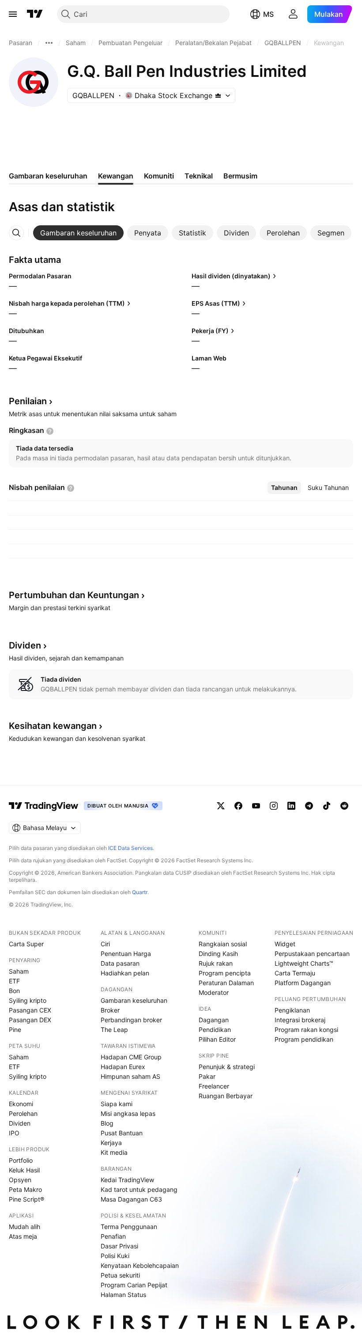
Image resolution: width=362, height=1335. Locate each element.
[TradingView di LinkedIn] (291, 806)
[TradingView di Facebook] (238, 806)
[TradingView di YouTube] (256, 806)
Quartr (139, 892)
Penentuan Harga (126, 953)
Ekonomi (21, 1103)
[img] (218, 95)
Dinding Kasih (218, 953)
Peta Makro (25, 1189)
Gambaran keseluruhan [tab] (48, 175)
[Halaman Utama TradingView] (35, 14)
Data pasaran (120, 963)
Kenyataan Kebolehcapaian (140, 1265)
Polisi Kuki (115, 1255)
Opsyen (20, 1179)
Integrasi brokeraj (300, 1020)
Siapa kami (116, 1103)
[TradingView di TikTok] (327, 806)
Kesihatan (53, 726)
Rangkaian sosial (223, 944)
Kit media (114, 1152)
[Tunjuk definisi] (50, 431)
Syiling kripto (27, 1000)
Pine (15, 1029)
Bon (14, 990)
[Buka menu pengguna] (293, 14)
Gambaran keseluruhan (134, 1000)
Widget (285, 944)
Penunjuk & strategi (227, 1066)
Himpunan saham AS (130, 1076)
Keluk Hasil (24, 1170)
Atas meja (23, 1236)
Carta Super (26, 944)
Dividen (19, 1123)
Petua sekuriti (120, 1275)
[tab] (78, 232)
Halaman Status (123, 1294)
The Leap (114, 1029)
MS (268, 14)
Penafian (113, 1236)
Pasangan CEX (30, 1010)
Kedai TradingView (127, 1179)
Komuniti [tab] (159, 175)
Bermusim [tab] (240, 175)
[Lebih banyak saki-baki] (49, 43)
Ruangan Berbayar (226, 1096)
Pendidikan (215, 1029)
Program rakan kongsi (306, 1029)
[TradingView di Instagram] (274, 806)
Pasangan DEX (30, 1020)
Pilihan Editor (217, 1039)
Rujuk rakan (216, 963)
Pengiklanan (292, 1010)
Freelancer (214, 1086)
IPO (14, 1133)
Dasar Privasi (119, 1246)
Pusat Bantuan (122, 1133)
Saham (19, 971)
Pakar (207, 1076)
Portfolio (21, 1160)
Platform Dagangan (303, 982)
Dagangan (214, 1020)
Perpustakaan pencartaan (312, 953)
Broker (110, 1010)
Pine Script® (26, 1199)
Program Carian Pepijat (134, 1285)
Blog (107, 1123)
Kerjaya (111, 1142)
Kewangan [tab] (115, 175)
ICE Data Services (130, 848)
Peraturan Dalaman (226, 982)
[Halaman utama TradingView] (44, 806)
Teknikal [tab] (199, 175)
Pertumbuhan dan (74, 595)
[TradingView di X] (221, 806)
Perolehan (23, 1113)
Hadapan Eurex (123, 1066)
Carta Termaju (295, 973)
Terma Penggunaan (129, 1226)
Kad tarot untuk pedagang (139, 1189)
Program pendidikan (304, 1039)
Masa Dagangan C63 (131, 1199)
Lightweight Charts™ (304, 963)
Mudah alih (24, 1226)
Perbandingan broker (131, 1020)
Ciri (105, 944)
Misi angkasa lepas (128, 1113)
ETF (14, 981)
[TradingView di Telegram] (309, 806)
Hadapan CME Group (131, 1057)
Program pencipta (225, 973)
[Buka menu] (13, 14)
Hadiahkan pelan (125, 973)
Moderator (214, 992)
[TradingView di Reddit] (344, 806)
